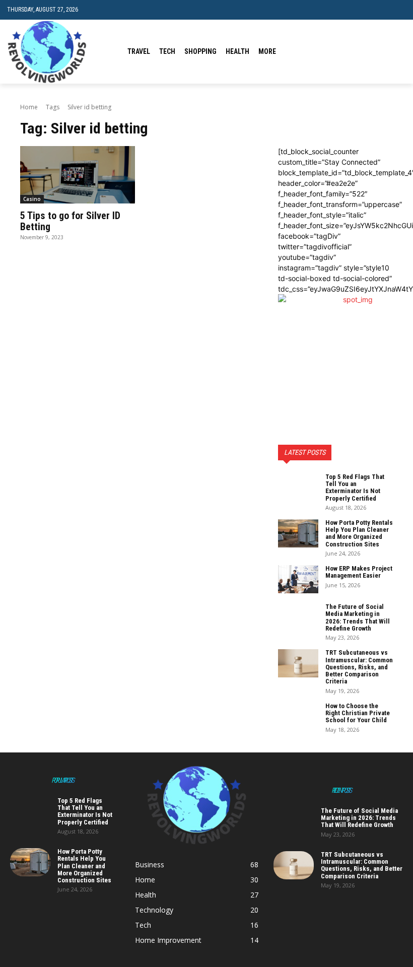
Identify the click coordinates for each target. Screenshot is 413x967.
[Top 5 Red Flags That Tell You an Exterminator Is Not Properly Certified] (298, 487)
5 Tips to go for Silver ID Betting (70, 221)
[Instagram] (369, 51)
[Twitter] (384, 51)
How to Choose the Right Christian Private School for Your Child (357, 713)
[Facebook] (354, 51)
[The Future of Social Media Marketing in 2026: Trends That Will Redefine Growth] (298, 617)
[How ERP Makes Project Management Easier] (298, 579)
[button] (398, 10)
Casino (32, 198)
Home (29, 107)
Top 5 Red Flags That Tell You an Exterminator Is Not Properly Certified (354, 487)
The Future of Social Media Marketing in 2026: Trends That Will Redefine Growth (357, 617)
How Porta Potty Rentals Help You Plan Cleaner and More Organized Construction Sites (359, 533)
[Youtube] (400, 51)
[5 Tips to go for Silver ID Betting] (77, 174)
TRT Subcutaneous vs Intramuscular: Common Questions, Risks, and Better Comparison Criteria (359, 667)
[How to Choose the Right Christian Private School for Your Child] (298, 717)
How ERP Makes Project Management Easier (358, 572)
